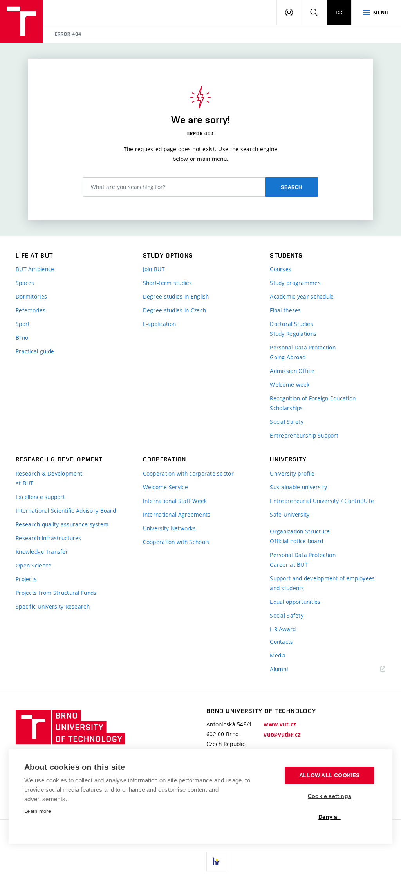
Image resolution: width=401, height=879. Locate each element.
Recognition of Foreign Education (313, 398)
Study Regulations (293, 333)
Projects (26, 579)
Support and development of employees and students (322, 583)
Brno (22, 337)
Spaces (25, 282)
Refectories (30, 310)
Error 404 (68, 34)
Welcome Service (165, 487)
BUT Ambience (35, 269)
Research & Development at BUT (49, 478)
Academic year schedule (302, 296)
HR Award (283, 629)
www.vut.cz (280, 724)
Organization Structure (300, 531)
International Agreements (177, 514)
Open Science (33, 565)
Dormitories (31, 296)
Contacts (281, 641)
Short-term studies (167, 282)
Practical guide (35, 351)
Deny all (329, 817)
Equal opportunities (295, 601)
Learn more (37, 811)
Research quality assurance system (62, 524)
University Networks (169, 528)
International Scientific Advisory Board (66, 510)
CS (339, 12)
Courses (280, 269)
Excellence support (40, 497)
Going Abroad (287, 357)
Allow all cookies (329, 775)
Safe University (289, 514)
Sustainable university (298, 487)
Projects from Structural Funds (56, 592)
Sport (23, 324)
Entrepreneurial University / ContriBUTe (322, 500)
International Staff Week (175, 500)
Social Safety (286, 421)
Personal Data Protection (303, 347)
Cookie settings (329, 796)
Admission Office (292, 371)
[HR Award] (216, 861)
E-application (159, 324)
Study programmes (295, 282)
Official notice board (296, 541)
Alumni (279, 669)
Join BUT (154, 269)
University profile (292, 473)
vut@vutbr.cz (282, 734)
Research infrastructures (48, 538)
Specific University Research (53, 606)
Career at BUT (289, 564)
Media (277, 655)
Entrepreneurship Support (304, 435)
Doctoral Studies (291, 324)
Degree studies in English (176, 296)
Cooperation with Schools (176, 542)
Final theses (285, 310)
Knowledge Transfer (42, 551)
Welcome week (289, 384)
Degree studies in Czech (174, 310)
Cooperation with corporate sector (188, 473)
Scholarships (286, 408)
